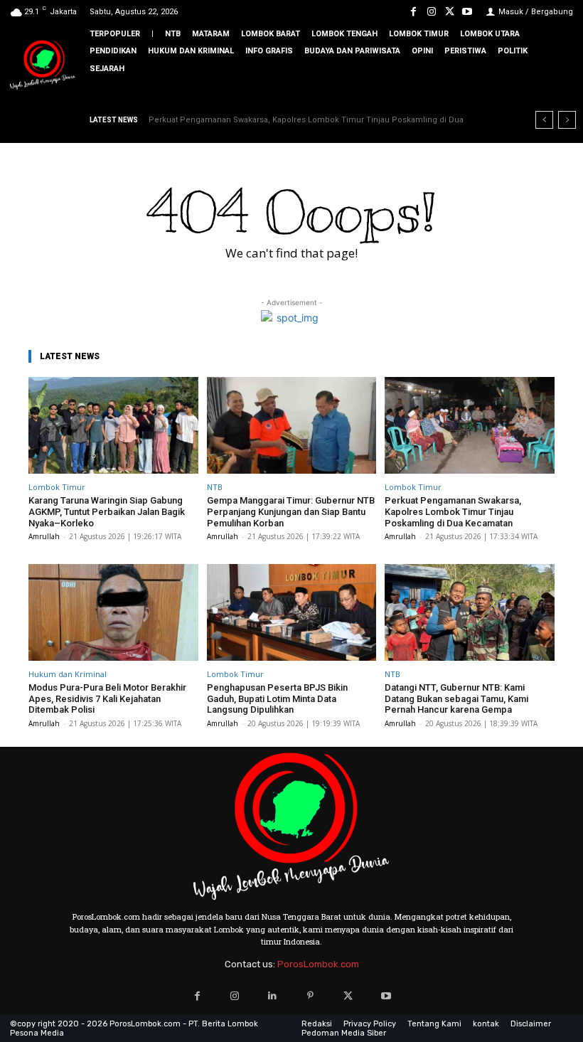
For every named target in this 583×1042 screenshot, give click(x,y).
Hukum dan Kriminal (67, 674)
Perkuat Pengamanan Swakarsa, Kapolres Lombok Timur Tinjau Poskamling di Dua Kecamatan (453, 511)
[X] (450, 12)
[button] (561, 92)
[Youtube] (467, 12)
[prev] (544, 120)
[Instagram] (431, 12)
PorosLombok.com (318, 964)
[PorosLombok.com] (42, 65)
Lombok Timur (56, 487)
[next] (567, 120)
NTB (215, 487)
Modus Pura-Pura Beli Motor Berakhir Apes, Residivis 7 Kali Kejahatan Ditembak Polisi (107, 698)
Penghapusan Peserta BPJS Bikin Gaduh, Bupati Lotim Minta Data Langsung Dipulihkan (277, 698)
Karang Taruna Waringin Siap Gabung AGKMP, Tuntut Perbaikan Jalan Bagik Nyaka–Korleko (106, 511)
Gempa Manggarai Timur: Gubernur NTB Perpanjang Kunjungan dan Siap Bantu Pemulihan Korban (291, 511)
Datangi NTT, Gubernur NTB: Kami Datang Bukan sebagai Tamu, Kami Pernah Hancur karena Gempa (456, 698)
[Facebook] (413, 12)
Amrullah (44, 536)
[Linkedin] (273, 996)
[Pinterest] (310, 996)
